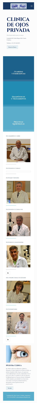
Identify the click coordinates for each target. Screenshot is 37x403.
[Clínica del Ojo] (19, 6)
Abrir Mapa (17, 38)
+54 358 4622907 (15, 43)
